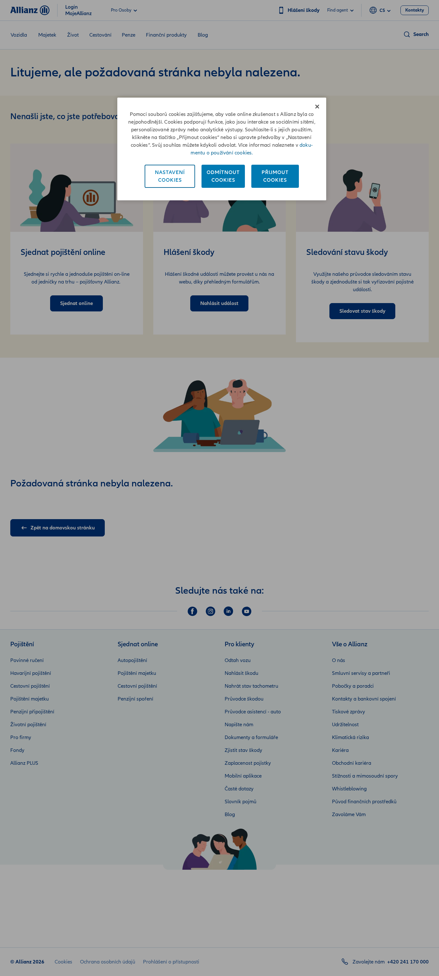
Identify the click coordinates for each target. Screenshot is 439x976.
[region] (221, 149)
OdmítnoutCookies (223, 176)
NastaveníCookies (170, 176)
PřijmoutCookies (275, 176)
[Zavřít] (317, 107)
